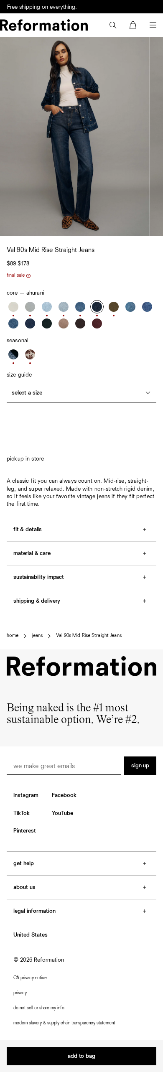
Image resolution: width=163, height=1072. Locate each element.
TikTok (21, 813)
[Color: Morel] (63, 323)
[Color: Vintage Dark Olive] (113, 306)
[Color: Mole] (80, 323)
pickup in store (25, 459)
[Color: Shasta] (30, 306)
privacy (20, 993)
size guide (19, 375)
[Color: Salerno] (130, 306)
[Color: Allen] (63, 306)
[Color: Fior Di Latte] (13, 306)
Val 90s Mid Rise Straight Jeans (89, 635)
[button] (113, 25)
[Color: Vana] (46, 323)
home (12, 635)
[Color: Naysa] (80, 306)
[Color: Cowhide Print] (30, 354)
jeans (37, 635)
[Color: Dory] (46, 306)
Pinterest (24, 831)
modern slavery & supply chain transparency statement (64, 1023)
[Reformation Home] (44, 25)
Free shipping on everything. (42, 10)
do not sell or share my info (38, 1008)
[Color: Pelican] (13, 323)
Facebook (64, 795)
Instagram (25, 795)
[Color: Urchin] (97, 323)
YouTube (62, 813)
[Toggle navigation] (153, 25)
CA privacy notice (30, 977)
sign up (140, 766)
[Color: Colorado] (147, 306)
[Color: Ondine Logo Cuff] (13, 354)
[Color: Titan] (30, 323)
